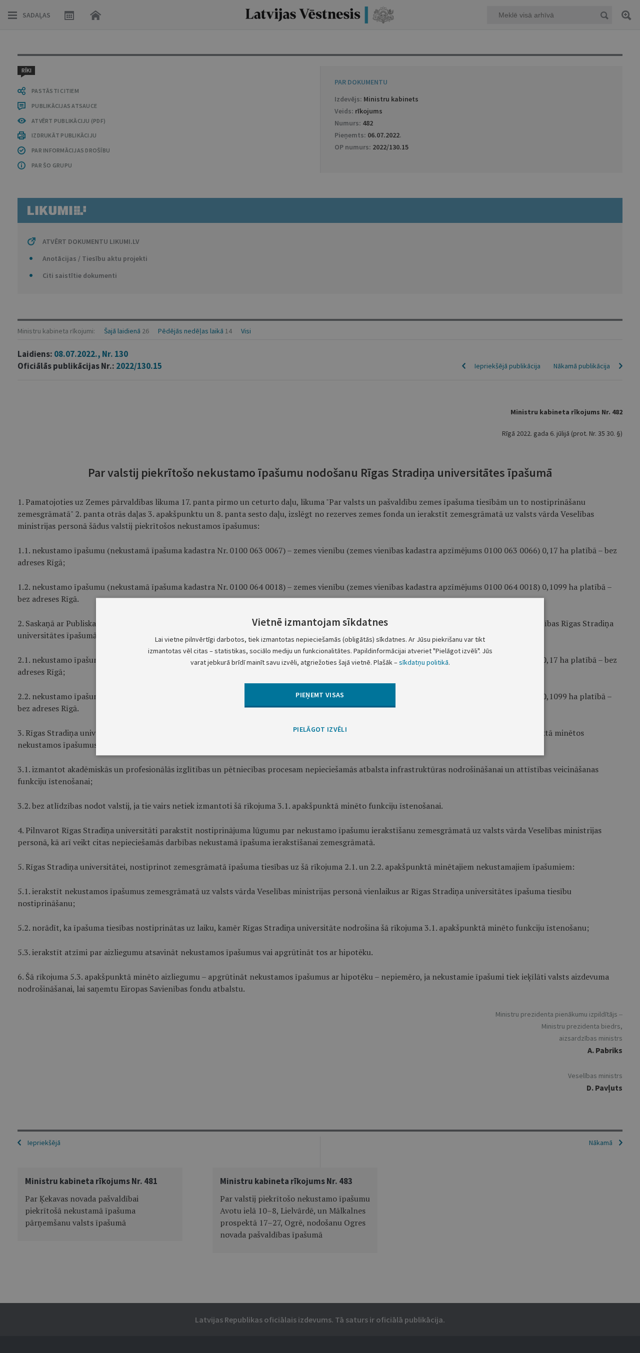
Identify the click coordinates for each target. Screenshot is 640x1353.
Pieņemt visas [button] (320, 694)
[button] (320, 730)
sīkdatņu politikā (423, 662)
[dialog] (320, 676)
